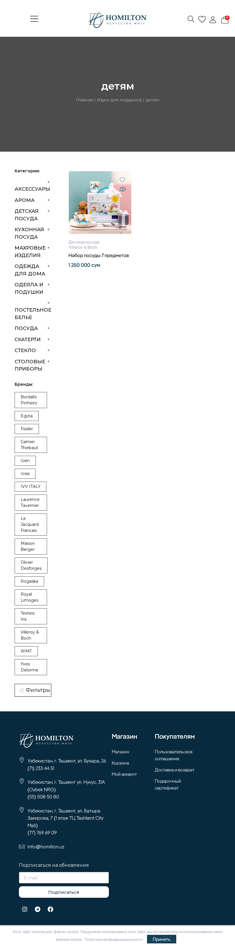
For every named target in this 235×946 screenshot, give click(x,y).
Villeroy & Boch (30, 635)
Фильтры (37, 690)
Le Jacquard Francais (30, 524)
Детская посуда (83, 242)
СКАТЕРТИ (28, 339)
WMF (26, 651)
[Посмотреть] (122, 190)
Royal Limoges (29, 597)
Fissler (27, 428)
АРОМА (25, 200)
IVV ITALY (30, 486)
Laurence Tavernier (30, 502)
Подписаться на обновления (54, 865)
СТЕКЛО (25, 350)
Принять (162, 939)
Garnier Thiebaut (29, 444)
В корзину (100, 275)
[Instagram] (24, 909)
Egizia (27, 415)
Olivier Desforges (31, 565)
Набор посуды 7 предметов (98, 255)
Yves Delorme (29, 667)
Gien (25, 460)
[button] (34, 19)
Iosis (25, 473)
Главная (84, 100)
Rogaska (29, 581)
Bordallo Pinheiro (29, 400)
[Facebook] (50, 909)
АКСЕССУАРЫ (32, 189)
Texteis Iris (27, 616)
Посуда (26, 328)
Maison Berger (28, 546)
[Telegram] (37, 909)
